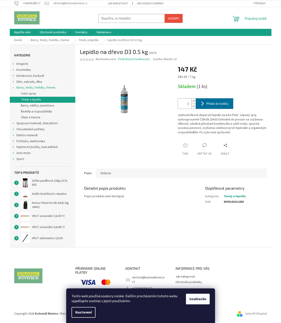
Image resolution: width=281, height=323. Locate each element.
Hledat (173, 18)
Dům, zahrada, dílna (29, 82)
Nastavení (83, 312)
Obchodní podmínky (150, 4)
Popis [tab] (88, 173)
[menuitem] (22, 32)
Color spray (28, 93)
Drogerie (22, 64)
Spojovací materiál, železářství (37, 123)
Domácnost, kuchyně (30, 76)
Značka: (165, 59)
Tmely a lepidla (31, 99)
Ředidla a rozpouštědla (36, 111)
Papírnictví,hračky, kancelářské (37, 147)
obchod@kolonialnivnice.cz (148, 279)
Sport (20, 159)
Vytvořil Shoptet (256, 314)
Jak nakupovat (118, 4)
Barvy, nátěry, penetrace (37, 105)
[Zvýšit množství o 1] (193, 101)
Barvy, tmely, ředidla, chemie (35, 87)
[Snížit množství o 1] (193, 106)
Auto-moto (23, 153)
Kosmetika (23, 70)
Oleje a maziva (30, 117)
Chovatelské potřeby (30, 129)
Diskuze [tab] (106, 173)
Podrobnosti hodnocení (133, 59)
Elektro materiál (27, 135)
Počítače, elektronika (30, 141)
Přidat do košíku (217, 103)
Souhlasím (197, 299)
